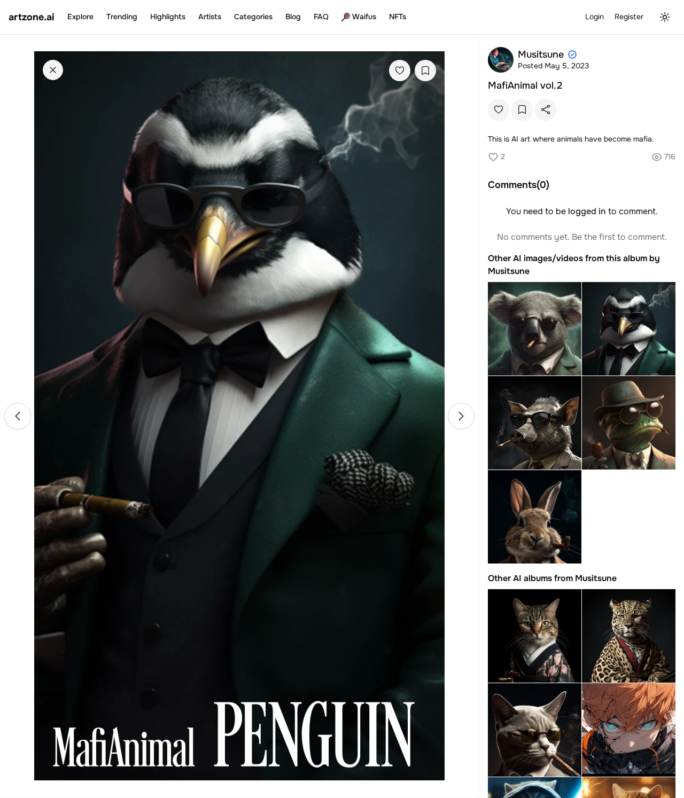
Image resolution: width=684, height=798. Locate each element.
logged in (587, 211)
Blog (293, 16)
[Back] (53, 70)
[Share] (545, 109)
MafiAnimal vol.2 (525, 85)
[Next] (461, 416)
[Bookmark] (425, 70)
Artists (209, 16)
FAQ (321, 16)
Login (594, 16)
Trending (121, 16)
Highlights (167, 16)
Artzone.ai (32, 17)
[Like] (399, 70)
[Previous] (17, 416)
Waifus (364, 16)
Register (629, 16)
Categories (253, 16)
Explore (80, 16)
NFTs (397, 16)
